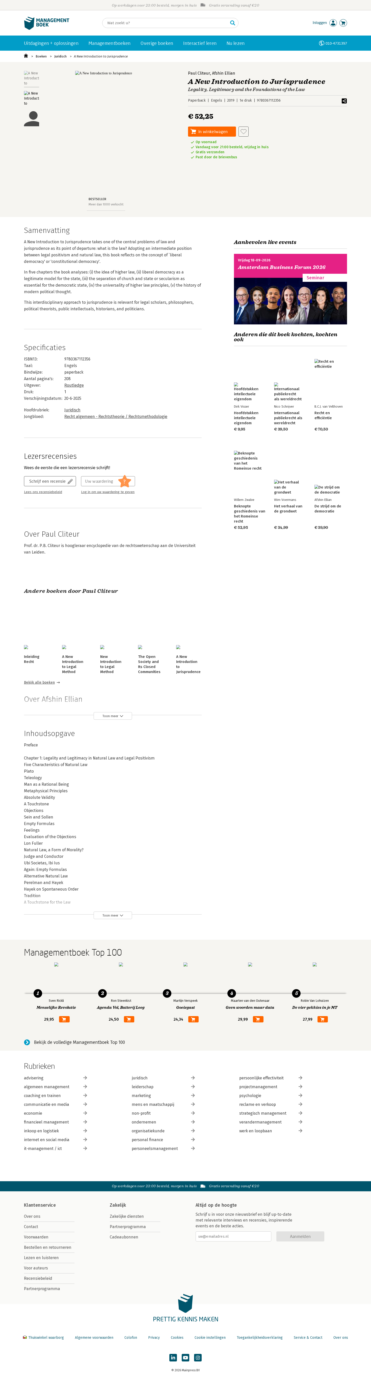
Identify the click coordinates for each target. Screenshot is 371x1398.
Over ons (32, 1216)
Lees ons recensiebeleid (43, 492)
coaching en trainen (42, 1095)
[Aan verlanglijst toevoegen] (243, 132)
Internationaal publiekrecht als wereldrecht (288, 418)
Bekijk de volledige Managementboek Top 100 (79, 1042)
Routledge (74, 385)
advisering (33, 1078)
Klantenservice (40, 1205)
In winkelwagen (213, 131)
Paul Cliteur (199, 73)
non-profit (141, 1113)
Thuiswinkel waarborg (46, 1337)
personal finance (147, 1139)
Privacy (154, 1337)
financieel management (46, 1122)
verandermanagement (260, 1122)
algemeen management (46, 1086)
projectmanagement (258, 1086)
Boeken (41, 56)
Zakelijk (118, 1205)
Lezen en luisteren (41, 1257)
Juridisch (60, 56)
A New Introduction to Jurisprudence (101, 56)
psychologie (250, 1095)
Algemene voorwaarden (94, 1337)
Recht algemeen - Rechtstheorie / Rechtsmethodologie (115, 416)
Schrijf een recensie (47, 481)
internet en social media (46, 1139)
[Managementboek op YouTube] (185, 1357)
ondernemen (144, 1122)
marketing (141, 1095)
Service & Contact (308, 1337)
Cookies (177, 1337)
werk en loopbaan (255, 1131)
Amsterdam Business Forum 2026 (282, 267)
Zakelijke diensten (127, 1216)
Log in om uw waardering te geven (108, 492)
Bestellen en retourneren (47, 1247)
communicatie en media (46, 1104)
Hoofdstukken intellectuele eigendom (246, 418)
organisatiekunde (148, 1131)
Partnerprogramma (42, 1288)
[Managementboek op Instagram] (198, 1357)
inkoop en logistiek (41, 1131)
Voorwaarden (36, 1237)
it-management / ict (43, 1148)
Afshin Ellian (223, 73)
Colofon (130, 1337)
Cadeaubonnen (124, 1237)
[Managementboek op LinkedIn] (173, 1357)
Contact (31, 1226)
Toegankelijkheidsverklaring (260, 1337)
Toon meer (110, 716)
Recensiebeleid (38, 1278)
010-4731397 (336, 43)
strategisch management (262, 1113)
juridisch (140, 1078)
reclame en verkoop (257, 1104)
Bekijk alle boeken (39, 682)
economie (33, 1113)
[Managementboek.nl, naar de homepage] (46, 28)
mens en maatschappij (153, 1104)
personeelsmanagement (155, 1148)
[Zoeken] (232, 23)
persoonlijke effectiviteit (261, 1078)
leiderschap (142, 1086)
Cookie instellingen (210, 1337)
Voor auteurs (36, 1268)
